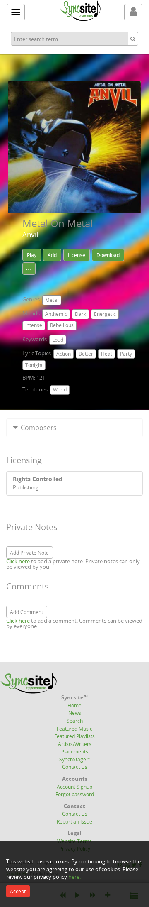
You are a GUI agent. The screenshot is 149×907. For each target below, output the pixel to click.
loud (57, 339)
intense (33, 325)
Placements (74, 751)
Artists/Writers (74, 744)
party (126, 353)
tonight (34, 365)
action (63, 353)
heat (106, 353)
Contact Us (74, 766)
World (60, 389)
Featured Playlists (74, 736)
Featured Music (74, 728)
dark (80, 314)
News (74, 712)
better (86, 353)
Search (75, 720)
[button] (74, 428)
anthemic (56, 314)
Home (74, 705)
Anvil (30, 234)
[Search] (133, 38)
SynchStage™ (74, 759)
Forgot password (74, 794)
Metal (51, 299)
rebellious (62, 325)
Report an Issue (74, 821)
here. (74, 876)
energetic (105, 314)
